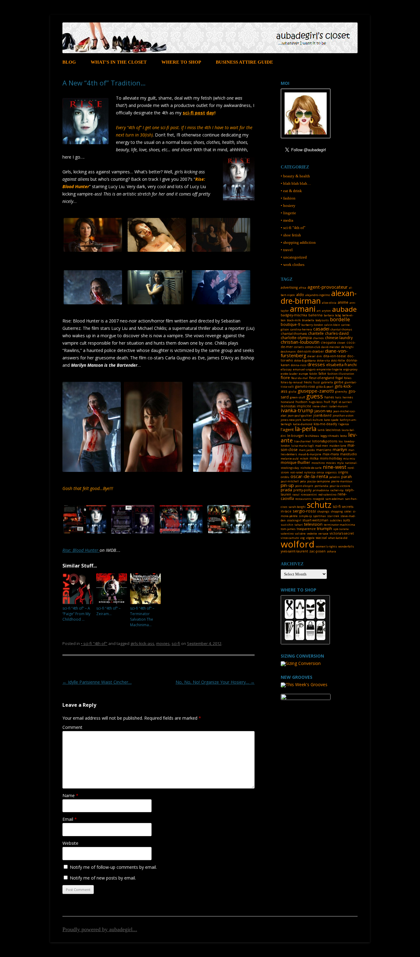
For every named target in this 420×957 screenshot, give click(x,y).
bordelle (340, 319)
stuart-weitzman (315, 520)
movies (163, 643)
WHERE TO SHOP (181, 62)
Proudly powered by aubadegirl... (99, 929)
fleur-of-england (321, 378)
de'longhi (347, 347)
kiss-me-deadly (325, 424)
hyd (334, 402)
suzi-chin (287, 525)
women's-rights (326, 546)
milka (314, 458)
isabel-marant (338, 406)
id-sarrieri (345, 402)
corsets (299, 347)
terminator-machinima (339, 525)
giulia (292, 391)
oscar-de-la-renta (309, 476)
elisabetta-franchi (341, 364)
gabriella (327, 382)
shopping (337, 511)
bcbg (338, 315)
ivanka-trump (297, 410)
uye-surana (341, 529)
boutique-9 (290, 324)
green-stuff (297, 397)
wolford (298, 544)
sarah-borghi (297, 507)
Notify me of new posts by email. (103, 878)
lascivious (333, 430)
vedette (312, 534)
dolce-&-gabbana (305, 360)
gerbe (338, 382)
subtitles (336, 520)
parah (346, 476)
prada (286, 489)
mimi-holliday (331, 458)
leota (343, 436)
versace (323, 534)
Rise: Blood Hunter (81, 550)
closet (341, 343)
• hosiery (288, 205)
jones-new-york (291, 420)
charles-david (337, 333)
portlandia (321, 486)
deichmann (288, 352)
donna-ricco (298, 365)
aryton (326, 311)
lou (341, 441)
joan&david (322, 415)
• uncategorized (294, 257)
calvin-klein (332, 325)
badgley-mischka (294, 315)
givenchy (341, 391)
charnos (318, 338)
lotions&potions (324, 441)
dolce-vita (323, 360)
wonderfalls (346, 546)
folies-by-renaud (292, 382)
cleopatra (328, 342)
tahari (299, 525)
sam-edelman (334, 499)
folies (347, 378)
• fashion (288, 198)
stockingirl (294, 520)
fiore (285, 377)
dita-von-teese (334, 356)
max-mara (331, 454)
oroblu (285, 477)
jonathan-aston (343, 415)
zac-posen (317, 551)
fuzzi (316, 382)
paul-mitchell (290, 481)
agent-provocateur (327, 287)
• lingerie (288, 213)
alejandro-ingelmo (317, 295)
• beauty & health (295, 176)
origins (343, 472)
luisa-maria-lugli (302, 446)
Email (69, 819)
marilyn (340, 449)
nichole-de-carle (311, 468)
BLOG (69, 62)
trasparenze (306, 529)
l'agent (287, 429)
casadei (321, 329)
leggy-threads (329, 436)
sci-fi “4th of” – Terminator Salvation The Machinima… (142, 616)
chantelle (316, 333)
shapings (323, 511)
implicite (304, 406)
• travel (287, 249)
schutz (319, 504)
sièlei (347, 511)
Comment (72, 727)
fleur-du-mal (299, 378)
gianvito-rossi (305, 386)
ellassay (286, 369)
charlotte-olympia (296, 337)
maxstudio (348, 454)
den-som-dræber (310, 351)
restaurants (303, 499)
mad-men (321, 446)
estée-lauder (289, 374)
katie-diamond (302, 424)
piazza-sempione (318, 481)
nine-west (334, 466)
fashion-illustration (340, 374)
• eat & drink (291, 190)
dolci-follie (338, 360)
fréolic (308, 382)
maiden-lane (337, 446)
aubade (344, 309)
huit (327, 402)
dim (319, 356)
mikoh (304, 459)
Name (70, 795)
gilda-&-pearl (324, 387)
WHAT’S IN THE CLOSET (119, 62)
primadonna (321, 490)
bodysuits (322, 320)
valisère (300, 534)
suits (346, 520)
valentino (287, 534)
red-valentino (327, 494)
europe (303, 374)
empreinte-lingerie (329, 369)
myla (340, 463)
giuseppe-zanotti (316, 391)
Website (70, 843)
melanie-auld (290, 459)
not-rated (296, 472)
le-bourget (295, 435)
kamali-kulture (313, 420)
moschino (318, 463)
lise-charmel (302, 441)
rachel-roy (337, 490)
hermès (348, 397)
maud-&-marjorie (309, 454)
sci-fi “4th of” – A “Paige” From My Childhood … (76, 614)
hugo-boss (316, 402)
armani (302, 308)
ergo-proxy (350, 369)
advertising (289, 287)
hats (338, 397)
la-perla (305, 429)
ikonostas (288, 406)
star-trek (333, 516)
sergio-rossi (304, 511)
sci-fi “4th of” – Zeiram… (108, 611)
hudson (301, 402)
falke (322, 373)
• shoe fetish (291, 235)
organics (331, 472)
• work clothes (292, 264)
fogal (339, 378)
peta (303, 481)
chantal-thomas (341, 329)
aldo (300, 294)
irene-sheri (319, 406)
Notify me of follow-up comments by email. (113, 867)
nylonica (309, 472)
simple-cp (305, 516)
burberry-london (312, 325)
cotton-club (312, 347)
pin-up (287, 485)
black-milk (294, 320)
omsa (320, 472)
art (319, 311)
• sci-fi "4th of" (94, 643)
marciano (323, 450)
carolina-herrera (301, 329)
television (313, 524)
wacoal (321, 538)
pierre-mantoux (341, 481)
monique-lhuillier (295, 462)
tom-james (288, 529)
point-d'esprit (304, 486)
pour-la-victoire (340, 486)
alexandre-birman (319, 297)
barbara (329, 315)
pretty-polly (302, 490)
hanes (329, 397)
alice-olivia (329, 303)
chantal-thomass (294, 333)
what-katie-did (337, 538)
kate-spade (331, 420)
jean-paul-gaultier (300, 415)
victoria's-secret (342, 533)
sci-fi (176, 643)
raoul (295, 494)
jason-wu (323, 410)
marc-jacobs (307, 450)
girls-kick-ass (142, 643)
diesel (311, 356)
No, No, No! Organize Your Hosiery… (215, 682)
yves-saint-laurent (294, 551)
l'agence (343, 424)
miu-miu (349, 459)
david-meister (330, 347)
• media (287, 220)
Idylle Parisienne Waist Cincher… (97, 682)
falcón (313, 374)
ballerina (315, 315)
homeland (287, 402)
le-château (312, 436)
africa (302, 288)
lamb (321, 430)
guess (314, 396)
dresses (316, 364)
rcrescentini (309, 494)
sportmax (319, 516)
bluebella (308, 320)
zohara (331, 551)
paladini (334, 477)
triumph (324, 528)
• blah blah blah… (296, 183)
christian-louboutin (300, 342)
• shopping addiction (298, 242)
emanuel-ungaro (304, 369)
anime (343, 302)
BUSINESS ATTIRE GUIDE (244, 62)
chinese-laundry (339, 337)
